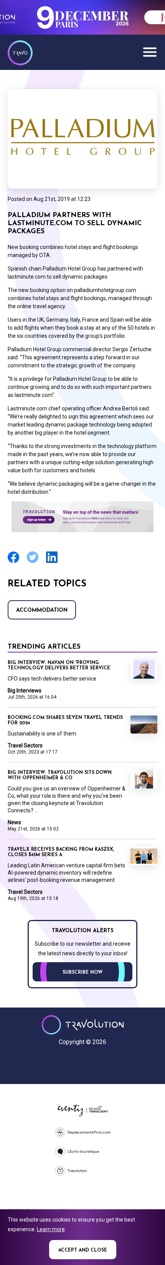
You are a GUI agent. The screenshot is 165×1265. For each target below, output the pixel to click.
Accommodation (42, 610)
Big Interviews (24, 690)
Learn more (51, 1229)
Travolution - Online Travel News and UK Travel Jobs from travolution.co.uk (82, 1024)
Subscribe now (82, 972)
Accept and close (82, 1250)
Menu (149, 51)
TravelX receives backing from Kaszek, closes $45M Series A (61, 852)
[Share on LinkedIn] (52, 562)
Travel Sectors (25, 745)
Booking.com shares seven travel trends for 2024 (65, 720)
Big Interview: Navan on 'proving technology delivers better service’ (59, 666)
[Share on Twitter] (32, 562)
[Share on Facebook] (13, 562)
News (14, 822)
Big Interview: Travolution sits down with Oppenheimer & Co (60, 775)
